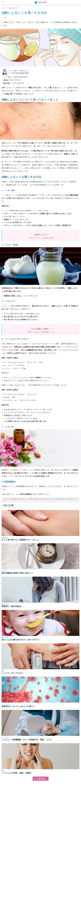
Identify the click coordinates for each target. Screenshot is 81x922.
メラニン (21, 168)
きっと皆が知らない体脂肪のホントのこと (20, 539)
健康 (3, 671)
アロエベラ (6, 306)
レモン (6, 211)
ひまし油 (21, 470)
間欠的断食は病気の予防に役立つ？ (17, 573)
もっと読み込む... (40, 779)
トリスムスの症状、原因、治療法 (16, 773)
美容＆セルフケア (14, 8)
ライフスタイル (6, 704)
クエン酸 (63, 195)
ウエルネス (5, 8)
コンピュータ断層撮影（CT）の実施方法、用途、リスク (27, 739)
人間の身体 (5, 537)
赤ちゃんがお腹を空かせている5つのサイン (21, 639)
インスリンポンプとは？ (12, 673)
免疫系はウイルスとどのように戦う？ (18, 706)
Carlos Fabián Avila (22, 73)
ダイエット (5, 571)
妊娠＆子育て (5, 604)
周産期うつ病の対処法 (11, 606)
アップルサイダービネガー (18, 377)
